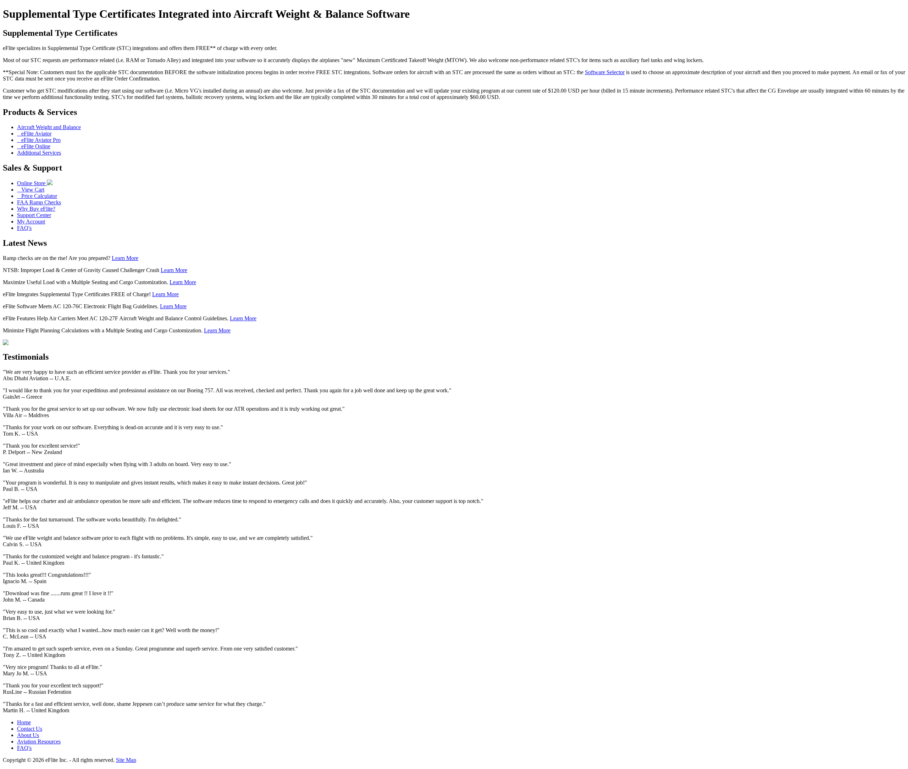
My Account (31, 221)
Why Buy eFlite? (36, 209)
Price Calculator (37, 196)
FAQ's (24, 228)
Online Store (32, 183)
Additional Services (39, 153)
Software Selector (605, 72)
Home (24, 722)
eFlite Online (33, 146)
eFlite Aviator (34, 134)
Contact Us (29, 729)
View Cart (30, 190)
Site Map (126, 760)
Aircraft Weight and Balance (49, 127)
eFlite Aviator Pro (39, 140)
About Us (28, 735)
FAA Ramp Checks (39, 202)
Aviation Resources (39, 741)
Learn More (125, 258)
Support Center (34, 215)
